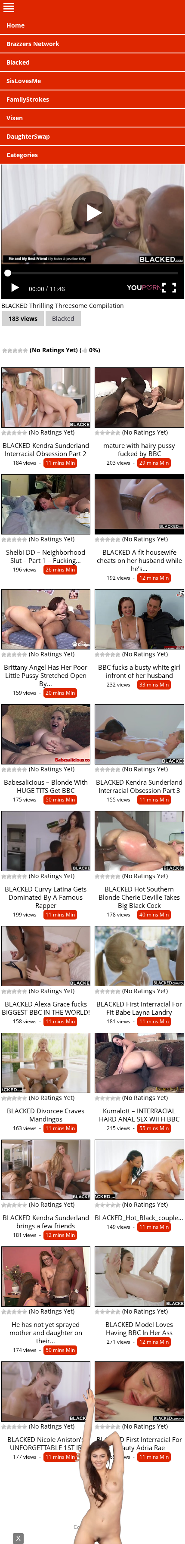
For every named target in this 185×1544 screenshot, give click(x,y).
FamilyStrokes (27, 99)
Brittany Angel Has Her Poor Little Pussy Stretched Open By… (45, 675)
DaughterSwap (28, 136)
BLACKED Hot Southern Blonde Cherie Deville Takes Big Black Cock (139, 897)
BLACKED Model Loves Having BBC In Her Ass (139, 1328)
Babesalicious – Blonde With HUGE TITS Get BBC (46, 786)
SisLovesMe (23, 81)
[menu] (92, 8)
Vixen (14, 118)
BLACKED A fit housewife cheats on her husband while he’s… (139, 560)
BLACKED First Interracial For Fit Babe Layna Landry (139, 1008)
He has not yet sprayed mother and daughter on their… (45, 1332)
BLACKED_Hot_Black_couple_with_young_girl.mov (139, 1217)
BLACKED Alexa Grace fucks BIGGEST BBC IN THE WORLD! (46, 1008)
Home (15, 25)
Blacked (18, 62)
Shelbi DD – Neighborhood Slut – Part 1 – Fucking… (45, 556)
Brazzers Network (32, 44)
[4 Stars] (20, 350)
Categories (22, 155)
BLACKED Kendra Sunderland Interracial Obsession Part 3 (139, 786)
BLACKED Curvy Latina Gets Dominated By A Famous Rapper (45, 897)
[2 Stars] (9, 350)
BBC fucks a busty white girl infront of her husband (139, 671)
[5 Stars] (25, 350)
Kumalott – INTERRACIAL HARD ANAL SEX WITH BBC (139, 1115)
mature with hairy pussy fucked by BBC (139, 449)
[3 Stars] (15, 350)
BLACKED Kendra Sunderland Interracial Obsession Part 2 (46, 449)
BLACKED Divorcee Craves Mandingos (45, 1115)
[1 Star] (4, 350)
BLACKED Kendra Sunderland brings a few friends (46, 1221)
